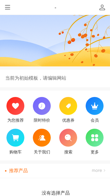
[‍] (98, 170)
